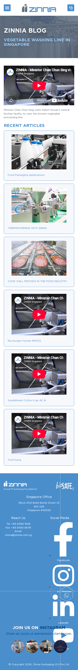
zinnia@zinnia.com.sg (18, 535)
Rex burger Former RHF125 (24, 340)
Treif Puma (14, 459)
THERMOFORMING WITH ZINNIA (27, 228)
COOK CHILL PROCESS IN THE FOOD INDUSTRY (37, 281)
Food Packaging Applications (26, 175)
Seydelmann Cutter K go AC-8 (27, 400)
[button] (7, 7)
